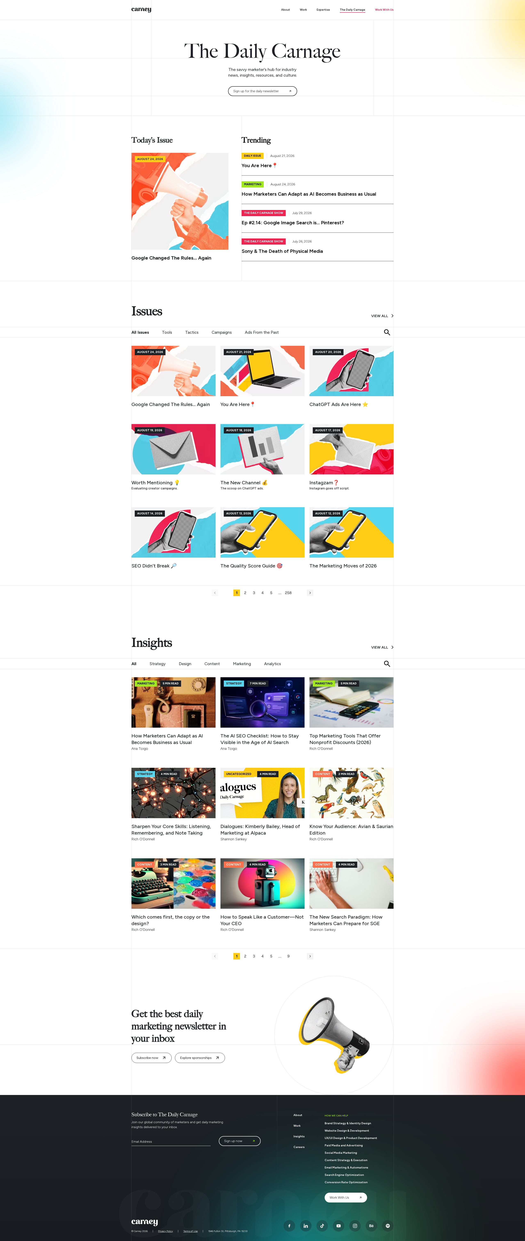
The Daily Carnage (352, 9)
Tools (167, 332)
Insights (299, 1136)
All (133, 663)
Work (303, 9)
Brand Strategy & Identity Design (348, 1123)
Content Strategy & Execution (346, 1160)
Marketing (242, 663)
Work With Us (384, 9)
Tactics (192, 332)
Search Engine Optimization (344, 1175)
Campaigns (222, 332)
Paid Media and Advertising (344, 1145)
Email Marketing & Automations (346, 1167)
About (285, 9)
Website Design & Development (347, 1130)
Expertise (323, 9)
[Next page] (310, 593)
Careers (299, 1147)
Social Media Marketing (341, 1153)
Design (185, 663)
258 (288, 593)
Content (212, 663)
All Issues (140, 332)
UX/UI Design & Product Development (351, 1138)
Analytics (272, 663)
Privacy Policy (165, 1231)
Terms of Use (190, 1231)
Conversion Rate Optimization (346, 1182)
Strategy (158, 663)
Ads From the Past (262, 332)
